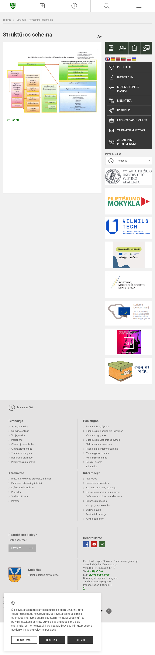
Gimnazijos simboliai (22, 444)
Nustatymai (24, 640)
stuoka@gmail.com (99, 574)
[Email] (102, 544)
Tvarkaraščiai (24, 407)
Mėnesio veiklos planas (128, 88)
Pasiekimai (124, 110)
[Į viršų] (109, 611)
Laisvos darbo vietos (132, 120)
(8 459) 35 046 (95, 571)
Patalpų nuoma (94, 462)
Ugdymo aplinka (20, 431)
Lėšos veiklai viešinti (22, 487)
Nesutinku (52, 640)
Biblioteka (124, 100)
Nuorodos (91, 478)
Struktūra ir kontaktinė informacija (35, 19)
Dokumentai (125, 76)
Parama (15, 501)
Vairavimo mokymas (131, 130)
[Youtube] (94, 544)
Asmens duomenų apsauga (101, 487)
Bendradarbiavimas (22, 457)
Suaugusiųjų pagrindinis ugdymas (104, 431)
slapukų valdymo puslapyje (41, 629)
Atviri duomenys (95, 518)
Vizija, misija (18, 435)
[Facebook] (86, 544)
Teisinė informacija (96, 514)
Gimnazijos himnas (21, 448)
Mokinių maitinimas (96, 457)
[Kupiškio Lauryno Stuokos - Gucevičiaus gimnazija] (13, 5)
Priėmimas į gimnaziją (23, 462)
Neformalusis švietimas (99, 444)
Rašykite (16, 548)
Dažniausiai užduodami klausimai (104, 496)
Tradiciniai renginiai (21, 453)
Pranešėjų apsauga (96, 501)
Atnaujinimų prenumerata (126, 141)
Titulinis (7, 19)
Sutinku (80, 640)
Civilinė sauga (93, 509)
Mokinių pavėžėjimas (97, 453)
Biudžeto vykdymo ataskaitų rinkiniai (31, 478)
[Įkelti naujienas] (42, 6)
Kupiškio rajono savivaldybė (43, 574)
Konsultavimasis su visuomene (103, 492)
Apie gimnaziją (19, 426)
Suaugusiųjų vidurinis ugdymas (103, 439)
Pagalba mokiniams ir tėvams (102, 448)
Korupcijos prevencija (98, 505)
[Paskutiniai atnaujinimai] (74, 6)
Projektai (124, 67)
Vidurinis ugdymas (96, 435)
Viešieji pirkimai (19, 496)
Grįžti (15, 120)
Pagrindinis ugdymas (97, 426)
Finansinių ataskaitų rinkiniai (26, 483)
